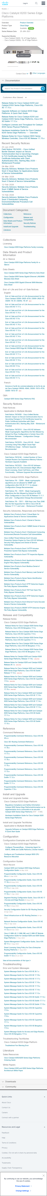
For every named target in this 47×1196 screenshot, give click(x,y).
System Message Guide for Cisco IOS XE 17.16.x (22, 982)
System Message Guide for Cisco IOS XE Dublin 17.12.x (24, 997)
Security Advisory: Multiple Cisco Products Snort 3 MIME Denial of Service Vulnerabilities (20, 189)
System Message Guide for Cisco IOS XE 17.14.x (22, 990)
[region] (23, 1184)
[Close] (43, 1175)
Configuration (8, 217)
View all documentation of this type (16, 960)
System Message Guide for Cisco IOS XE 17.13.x (22, 993)
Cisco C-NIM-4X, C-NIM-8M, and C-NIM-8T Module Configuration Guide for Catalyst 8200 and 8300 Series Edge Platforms (24, 935)
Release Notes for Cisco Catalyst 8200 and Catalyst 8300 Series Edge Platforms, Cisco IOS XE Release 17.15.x (23, 687)
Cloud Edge (24, 25)
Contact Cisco (21, 74)
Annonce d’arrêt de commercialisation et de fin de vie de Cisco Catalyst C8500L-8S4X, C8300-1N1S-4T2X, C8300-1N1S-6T (25, 388)
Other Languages (39, 73)
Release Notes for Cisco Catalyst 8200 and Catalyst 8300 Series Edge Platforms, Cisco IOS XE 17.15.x (22, 105)
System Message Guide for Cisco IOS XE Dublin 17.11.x (24, 1001)
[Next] (43, 50)
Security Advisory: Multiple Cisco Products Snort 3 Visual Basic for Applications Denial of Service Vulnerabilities (20, 171)
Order (31, 28)
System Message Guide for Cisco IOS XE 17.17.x (22, 979)
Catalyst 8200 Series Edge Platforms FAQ (19, 399)
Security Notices (30, 223)
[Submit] (43, 89)
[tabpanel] (23, 121)
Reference (27, 214)
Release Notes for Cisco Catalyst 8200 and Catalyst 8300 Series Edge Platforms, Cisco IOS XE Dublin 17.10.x (23, 721)
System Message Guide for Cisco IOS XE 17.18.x (22, 975)
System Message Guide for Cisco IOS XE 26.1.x (21, 971)
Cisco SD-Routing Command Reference (19, 742)
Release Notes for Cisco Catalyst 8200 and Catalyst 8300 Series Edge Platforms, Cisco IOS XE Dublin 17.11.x (23, 713)
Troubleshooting (29, 227)
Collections (8, 214)
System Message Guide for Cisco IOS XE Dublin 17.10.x (24, 1004)
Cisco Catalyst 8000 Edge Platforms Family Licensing (23, 247)
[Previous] (3, 50)
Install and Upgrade (11, 227)
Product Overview (26, 23)
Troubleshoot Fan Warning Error (17, 1045)
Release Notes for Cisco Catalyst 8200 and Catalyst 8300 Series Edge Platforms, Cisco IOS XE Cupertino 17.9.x (23, 679)
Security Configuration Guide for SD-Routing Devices (23, 909)
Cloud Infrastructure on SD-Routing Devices (20, 915)
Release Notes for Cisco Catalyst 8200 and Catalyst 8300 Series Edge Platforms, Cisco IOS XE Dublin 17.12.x (22, 119)
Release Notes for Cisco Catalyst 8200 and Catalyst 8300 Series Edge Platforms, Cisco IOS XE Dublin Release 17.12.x (23, 670)
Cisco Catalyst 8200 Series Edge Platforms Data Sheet (24, 273)
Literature (7, 230)
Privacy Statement (22, 1186)
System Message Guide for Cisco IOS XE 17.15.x (22, 986)
